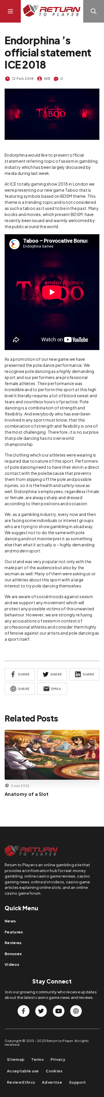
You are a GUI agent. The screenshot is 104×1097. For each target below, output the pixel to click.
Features (14, 932)
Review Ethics (21, 1082)
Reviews (13, 942)
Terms (37, 1059)
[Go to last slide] (15, 745)
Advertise (52, 1082)
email (56, 689)
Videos (12, 964)
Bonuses (13, 953)
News (10, 921)
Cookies (54, 1071)
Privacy (58, 1059)
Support (77, 1082)
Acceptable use (23, 1071)
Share (23, 674)
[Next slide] (89, 745)
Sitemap (15, 1059)
